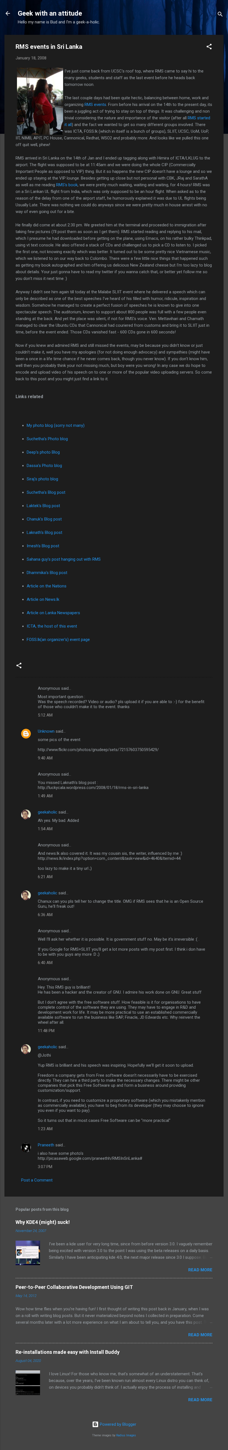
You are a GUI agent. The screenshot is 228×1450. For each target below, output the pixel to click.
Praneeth (46, 1145)
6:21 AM (45, 876)
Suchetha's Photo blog (47, 438)
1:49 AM (45, 795)
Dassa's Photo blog (44, 465)
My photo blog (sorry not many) (56, 425)
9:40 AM (45, 758)
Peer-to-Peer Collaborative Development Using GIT (74, 1287)
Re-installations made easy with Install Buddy (68, 1352)
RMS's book (67, 184)
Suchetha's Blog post (46, 492)
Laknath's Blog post (44, 532)
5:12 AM (45, 715)
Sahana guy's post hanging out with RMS (64, 559)
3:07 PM (45, 1166)
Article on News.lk (43, 599)
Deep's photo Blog (43, 452)
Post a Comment (37, 1180)
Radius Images (126, 1435)
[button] (209, 47)
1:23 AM (45, 1128)
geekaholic (47, 812)
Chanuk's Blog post (44, 519)
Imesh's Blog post (43, 545)
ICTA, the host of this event (52, 626)
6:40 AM (45, 962)
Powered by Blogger (117, 1424)
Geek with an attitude (50, 13)
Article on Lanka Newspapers (53, 612)
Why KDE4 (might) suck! (43, 1222)
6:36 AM (45, 914)
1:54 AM (45, 828)
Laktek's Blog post (43, 505)
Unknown (46, 731)
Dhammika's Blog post (47, 572)
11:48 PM (46, 1030)
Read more (200, 1269)
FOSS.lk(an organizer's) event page (58, 639)
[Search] (220, 15)
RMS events (95, 104)
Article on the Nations (46, 586)
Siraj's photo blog (42, 478)
